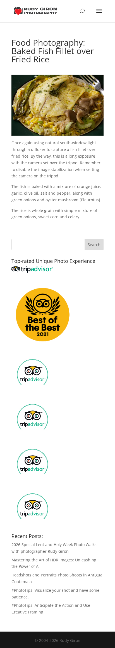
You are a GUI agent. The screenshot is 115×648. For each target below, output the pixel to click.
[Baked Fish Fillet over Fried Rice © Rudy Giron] (57, 132)
